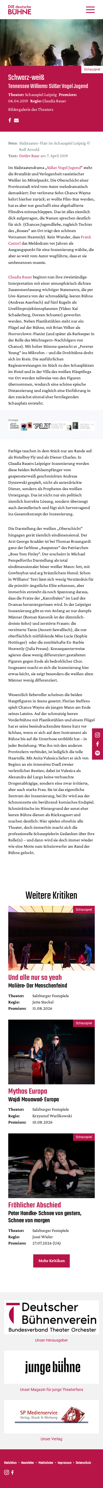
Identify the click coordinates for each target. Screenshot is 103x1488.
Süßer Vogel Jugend (64, 167)
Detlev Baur (29, 155)
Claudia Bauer (20, 277)
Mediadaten (45, 1463)
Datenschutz (83, 1463)
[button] (8, 120)
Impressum (64, 1463)
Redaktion (10, 1463)
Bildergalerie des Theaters (30, 109)
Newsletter (27, 1463)
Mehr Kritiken (51, 1260)
